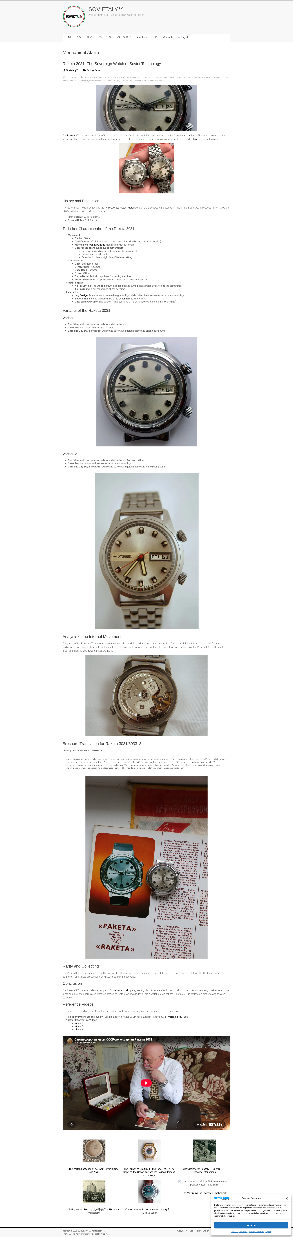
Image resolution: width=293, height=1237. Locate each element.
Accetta (251, 1225)
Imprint (268, 1232)
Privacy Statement (256, 1232)
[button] (286, 1198)
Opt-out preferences (240, 1232)
